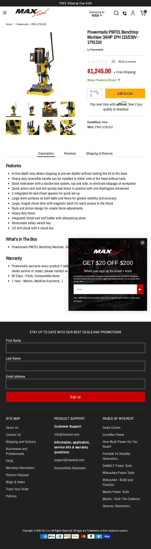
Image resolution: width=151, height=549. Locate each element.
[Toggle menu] (4, 12)
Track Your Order (17, 489)
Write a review (127, 61)
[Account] (133, 11)
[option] (41, 65)
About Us (12, 427)
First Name (13, 340)
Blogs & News (15, 481)
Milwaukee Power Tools (118, 472)
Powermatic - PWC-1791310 (31, 24)
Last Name (13, 358)
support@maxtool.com (69, 459)
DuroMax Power (113, 434)
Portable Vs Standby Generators (116, 456)
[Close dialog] (142, 243)
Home (9, 24)
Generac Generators (116, 505)
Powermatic (97, 49)
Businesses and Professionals (16, 451)
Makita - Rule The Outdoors (121, 498)
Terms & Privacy (88, 281)
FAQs (9, 460)
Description (46, 153)
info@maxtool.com (66, 434)
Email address (15, 376)
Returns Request (17, 474)
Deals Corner (112, 427)
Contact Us (13, 434)
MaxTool (46, 530)
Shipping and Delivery (21, 441)
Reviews (70, 153)
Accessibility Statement (70, 467)
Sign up (75, 396)
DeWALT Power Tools (117, 465)
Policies (11, 496)
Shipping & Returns (99, 153)
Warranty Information (20, 467)
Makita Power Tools (116, 491)
